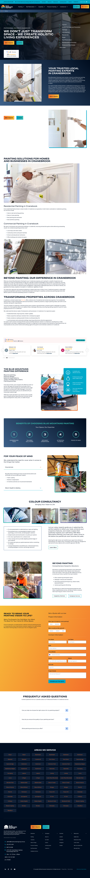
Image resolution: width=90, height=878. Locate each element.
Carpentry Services (59, 596)
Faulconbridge (79, 759)
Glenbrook (24, 764)
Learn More (53, 547)
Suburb (70, 658)
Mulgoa (52, 787)
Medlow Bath (24, 782)
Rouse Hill (52, 792)
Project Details (52, 671)
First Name (51, 639)
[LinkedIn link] (81, 2)
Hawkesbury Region (80, 764)
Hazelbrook (24, 768)
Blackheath (38, 754)
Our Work (44, 1)
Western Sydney (80, 801)
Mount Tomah (51, 782)
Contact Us (76, 1)
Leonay (52, 773)
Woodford (80, 806)
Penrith (23, 300)
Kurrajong (79, 768)
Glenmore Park (52, 764)
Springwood (24, 796)
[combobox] (49, 654)
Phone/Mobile (52, 652)
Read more (20, 353)
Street (50, 658)
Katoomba (51, 768)
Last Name (70, 639)
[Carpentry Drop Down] (44, 6)
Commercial (63, 7)
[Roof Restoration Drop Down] (35, 6)
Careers (70, 1)
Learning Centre (63, 1)
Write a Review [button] (80, 340)
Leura (79, 773)
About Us (49, 1)
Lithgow (24, 778)
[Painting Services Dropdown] (23, 6)
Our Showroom (37, 1)
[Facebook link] (83, 2)
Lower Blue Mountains (52, 778)
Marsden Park (79, 778)
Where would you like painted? (56, 628)
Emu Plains (52, 759)
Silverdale (79, 792)
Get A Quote (85, 6)
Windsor (24, 806)
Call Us (77, 6)
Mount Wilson (24, 787)
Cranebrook (38, 759)
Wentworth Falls (52, 801)
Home (2, 11)
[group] (16, 351)
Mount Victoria (80, 782)
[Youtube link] (87, 2)
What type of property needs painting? (58, 621)
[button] (22, 82)
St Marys (80, 796)
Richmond (24, 792)
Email (49, 645)
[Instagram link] (85, 2)
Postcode (50, 664)
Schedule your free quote (57, 681)
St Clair (52, 796)
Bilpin (10, 754)
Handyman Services (75, 596)
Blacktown (66, 754)
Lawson (24, 773)
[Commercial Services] (67, 6)
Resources (55, 1)
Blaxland (10, 759)
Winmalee (51, 806)
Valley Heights (24, 801)
